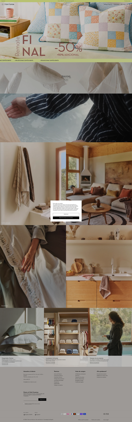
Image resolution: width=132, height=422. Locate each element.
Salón (69, 223)
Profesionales (127, 1)
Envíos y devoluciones (79, 378)
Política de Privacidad (83, 419)
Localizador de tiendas (58, 380)
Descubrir (66, 79)
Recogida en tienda (79, 380)
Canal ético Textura (58, 377)
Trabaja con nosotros (58, 385)
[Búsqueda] (62, 4)
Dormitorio (4, 305)
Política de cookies (96, 419)
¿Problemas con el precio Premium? (80, 375)
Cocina (69, 305)
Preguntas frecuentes (79, 377)
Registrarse (42, 399)
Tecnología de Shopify (48, 419)
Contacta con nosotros (101, 377)
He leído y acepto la (28, 403)
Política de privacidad (36, 403)
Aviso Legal (106, 419)
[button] (129, 4)
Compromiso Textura (58, 375)
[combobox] (66, 4)
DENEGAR (66, 214)
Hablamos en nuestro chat (102, 375)
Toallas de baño (6, 223)
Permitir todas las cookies (66, 217)
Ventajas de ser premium (59, 378)
